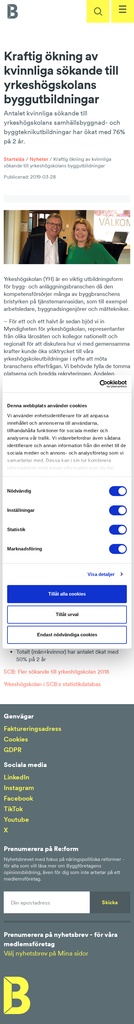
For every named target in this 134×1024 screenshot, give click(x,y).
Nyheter (39, 159)
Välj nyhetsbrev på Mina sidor (46, 953)
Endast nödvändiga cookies (67, 634)
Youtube (16, 819)
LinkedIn (16, 777)
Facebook (18, 798)
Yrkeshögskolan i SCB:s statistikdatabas (52, 684)
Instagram (19, 787)
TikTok (13, 809)
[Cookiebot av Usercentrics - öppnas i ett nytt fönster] (99, 384)
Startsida (14, 159)
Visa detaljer (101, 574)
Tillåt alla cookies (67, 593)
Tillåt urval (67, 614)
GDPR (13, 750)
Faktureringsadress (32, 728)
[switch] (118, 510)
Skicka (110, 902)
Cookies (16, 739)
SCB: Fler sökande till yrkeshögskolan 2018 (56, 671)
